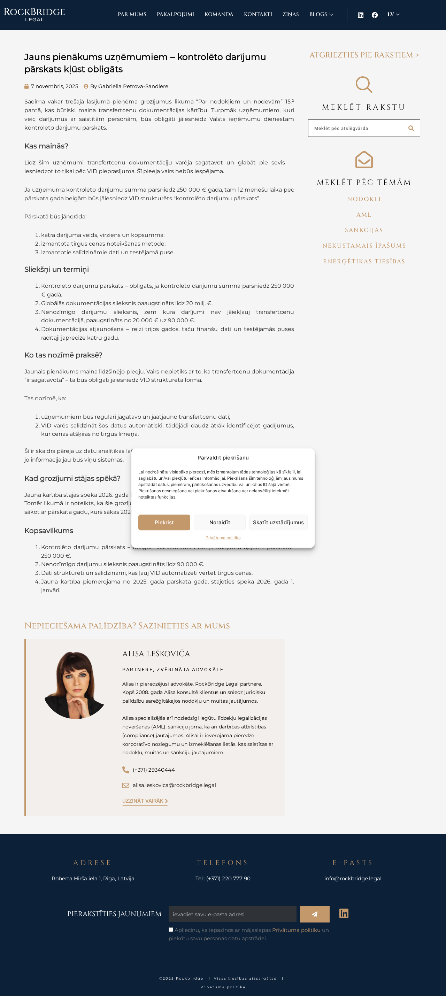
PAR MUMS (132, 14)
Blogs (318, 14)
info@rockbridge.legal (353, 878)
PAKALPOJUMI (175, 14)
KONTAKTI (258, 14)
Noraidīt (219, 522)
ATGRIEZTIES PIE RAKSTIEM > (364, 55)
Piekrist (164, 522)
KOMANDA (219, 14)
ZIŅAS (291, 14)
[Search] (411, 128)
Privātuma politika (223, 538)
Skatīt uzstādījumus (278, 522)
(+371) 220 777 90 (228, 878)
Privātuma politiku (296, 930)
